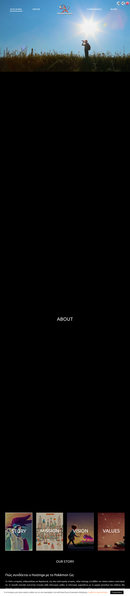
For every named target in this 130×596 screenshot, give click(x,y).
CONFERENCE (93, 9)
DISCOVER (16, 9)
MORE (114, 9)
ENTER (36, 9)
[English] (126, 2)
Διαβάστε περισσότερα (97, 592)
